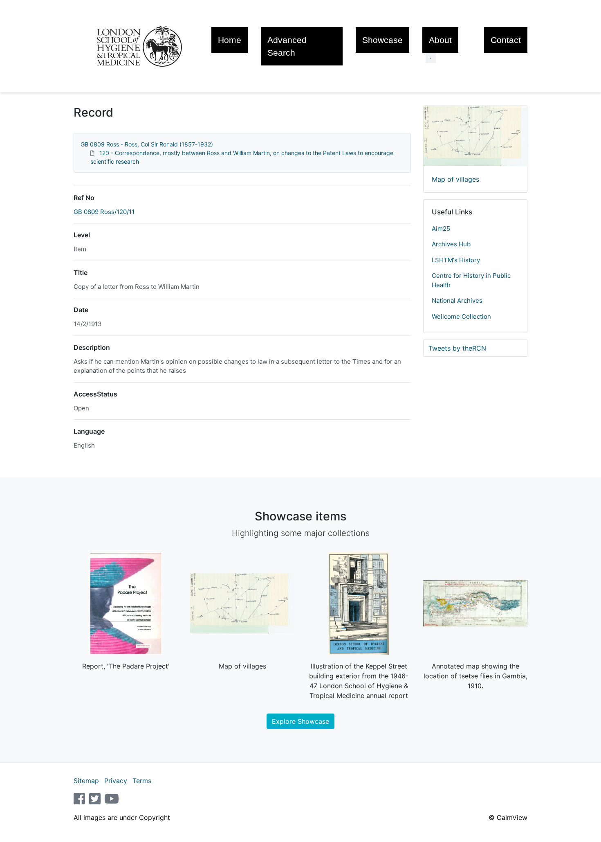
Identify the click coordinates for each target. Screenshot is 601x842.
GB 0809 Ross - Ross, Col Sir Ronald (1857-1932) (147, 144)
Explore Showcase (300, 721)
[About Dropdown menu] (431, 58)
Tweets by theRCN (457, 348)
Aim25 (441, 228)
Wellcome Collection (461, 316)
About (440, 40)
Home (229, 40)
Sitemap (86, 781)
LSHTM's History (456, 260)
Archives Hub (451, 244)
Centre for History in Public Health (471, 280)
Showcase (382, 40)
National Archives (457, 300)
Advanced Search (287, 46)
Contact (506, 40)
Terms (141, 781)
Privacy (115, 781)
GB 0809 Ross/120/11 (104, 212)
